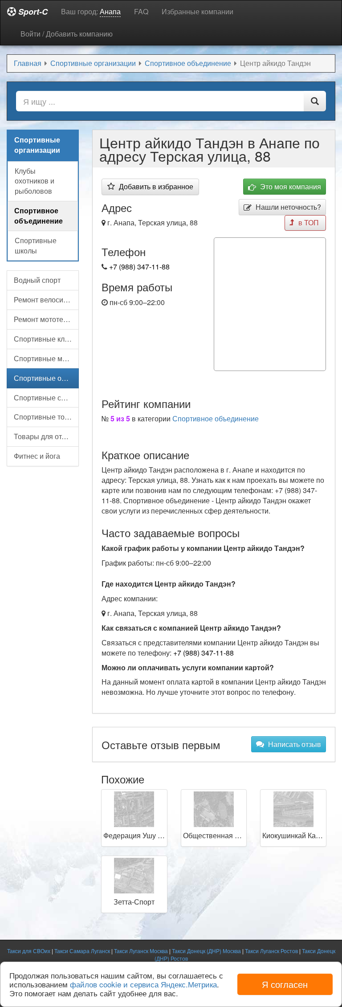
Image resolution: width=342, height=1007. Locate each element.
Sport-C (32, 11)
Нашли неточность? (287, 207)
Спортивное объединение (215, 418)
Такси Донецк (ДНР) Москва (206, 950)
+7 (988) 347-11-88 (139, 266)
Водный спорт (37, 280)
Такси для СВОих (28, 950)
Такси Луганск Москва (141, 950)
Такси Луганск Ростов (271, 950)
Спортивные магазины (46, 358)
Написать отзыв (293, 744)
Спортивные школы (36, 245)
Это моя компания (289, 186)
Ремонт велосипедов (46, 299)
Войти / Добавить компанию (66, 34)
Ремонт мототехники (46, 319)
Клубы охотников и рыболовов (34, 181)
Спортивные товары (46, 417)
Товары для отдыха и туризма (46, 436)
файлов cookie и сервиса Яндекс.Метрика (143, 984)
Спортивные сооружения (46, 397)
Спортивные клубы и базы (46, 339)
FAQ (141, 11)
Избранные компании (197, 11)
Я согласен (285, 984)
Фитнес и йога (37, 456)
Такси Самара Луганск (82, 950)
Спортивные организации (46, 378)
